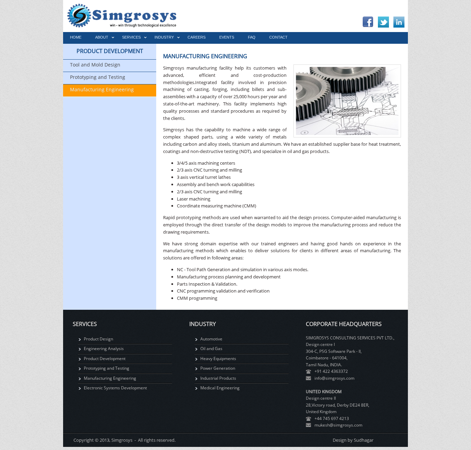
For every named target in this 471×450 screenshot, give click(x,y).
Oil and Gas (211, 348)
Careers (197, 37)
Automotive (211, 339)
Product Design (98, 339)
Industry (164, 37)
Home (75, 37)
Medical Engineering (220, 388)
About (101, 37)
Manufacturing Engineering (110, 378)
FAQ (251, 37)
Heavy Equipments (218, 358)
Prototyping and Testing (106, 368)
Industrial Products (218, 378)
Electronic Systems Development (115, 388)
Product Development (105, 358)
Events (226, 37)
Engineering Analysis (104, 348)
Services (131, 37)
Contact (278, 37)
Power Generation (217, 368)
